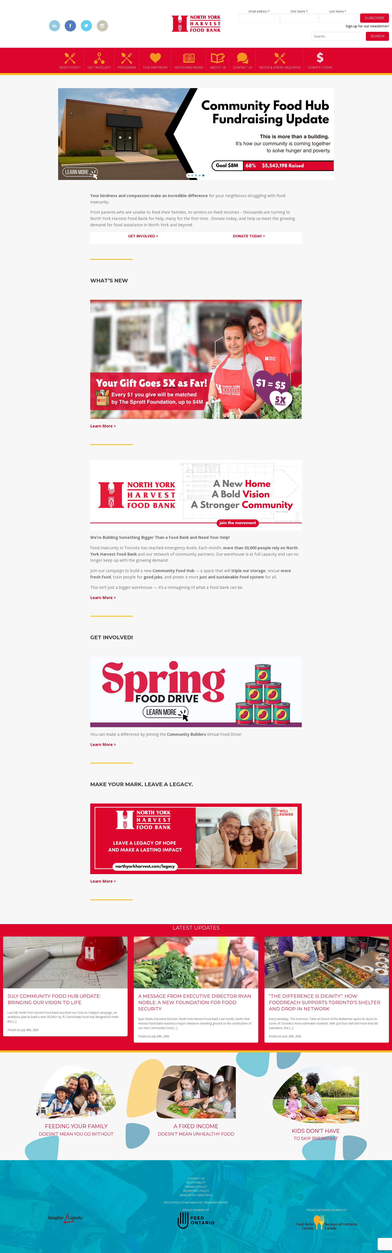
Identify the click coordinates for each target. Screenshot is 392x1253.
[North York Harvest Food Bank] (196, 24)
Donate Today (320, 67)
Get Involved (99, 67)
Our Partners (155, 67)
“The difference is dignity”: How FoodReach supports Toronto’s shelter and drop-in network (324, 1002)
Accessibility (196, 1182)
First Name (299, 11)
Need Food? (70, 67)
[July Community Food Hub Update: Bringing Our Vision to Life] (65, 962)
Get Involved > (143, 236)
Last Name (337, 11)
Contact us (242, 67)
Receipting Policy (196, 1190)
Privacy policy (196, 1186)
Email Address (259, 11)
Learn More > (103, 426)
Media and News (189, 67)
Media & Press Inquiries (280, 67)
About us (218, 67)
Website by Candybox (196, 1195)
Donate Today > (249, 236)
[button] (189, 175)
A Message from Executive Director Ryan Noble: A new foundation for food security (194, 1002)
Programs (127, 67)
